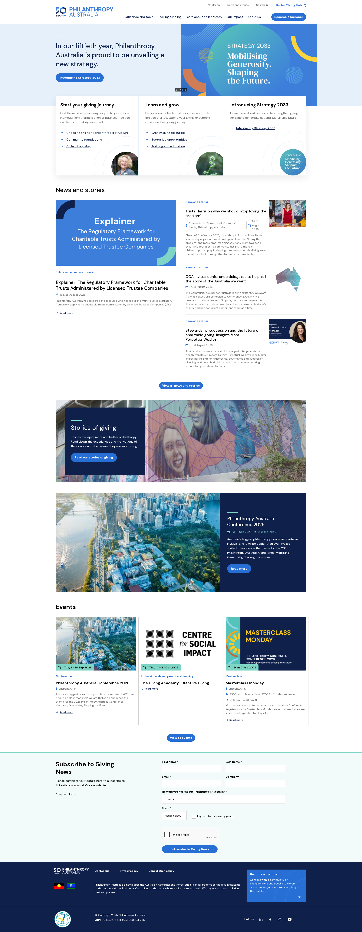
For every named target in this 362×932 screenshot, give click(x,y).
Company (232, 776)
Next (185, 90)
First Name (170, 762)
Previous (176, 90)
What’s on (213, 5)
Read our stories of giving (94, 457)
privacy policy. (225, 816)
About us (254, 17)
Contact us (102, 871)
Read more (66, 313)
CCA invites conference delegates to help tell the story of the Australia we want (226, 279)
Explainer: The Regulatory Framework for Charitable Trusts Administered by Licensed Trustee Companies (112, 285)
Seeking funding (169, 17)
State (166, 808)
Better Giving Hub (289, 5)
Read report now (72, 78)
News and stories (238, 5)
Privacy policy (129, 871)
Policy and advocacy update (75, 272)
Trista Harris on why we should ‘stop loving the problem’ (226, 213)
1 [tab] (179, 90)
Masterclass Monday (245, 683)
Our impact (235, 17)
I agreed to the (215, 816)
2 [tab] (181, 89)
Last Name (234, 762)
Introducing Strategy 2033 (255, 128)
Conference (64, 676)
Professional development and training (167, 676)
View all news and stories (181, 386)
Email (166, 776)
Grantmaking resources (168, 133)
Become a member (288, 17)
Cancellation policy (161, 871)
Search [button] (261, 5)
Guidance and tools (139, 17)
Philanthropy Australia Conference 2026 (93, 683)
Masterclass (234, 676)
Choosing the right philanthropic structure (97, 133)
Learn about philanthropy (204, 17)
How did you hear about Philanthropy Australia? (194, 791)
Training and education (168, 146)
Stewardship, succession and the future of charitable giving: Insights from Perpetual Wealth (223, 335)
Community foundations (84, 139)
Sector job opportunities (169, 139)
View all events (181, 738)
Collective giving (78, 146)
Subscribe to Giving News (189, 849)
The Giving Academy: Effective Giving (175, 683)
